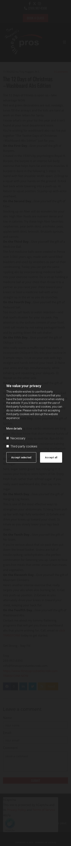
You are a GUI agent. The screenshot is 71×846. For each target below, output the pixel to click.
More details (14, 428)
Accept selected (21, 457)
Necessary (17, 438)
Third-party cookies (23, 446)
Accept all (51, 457)
